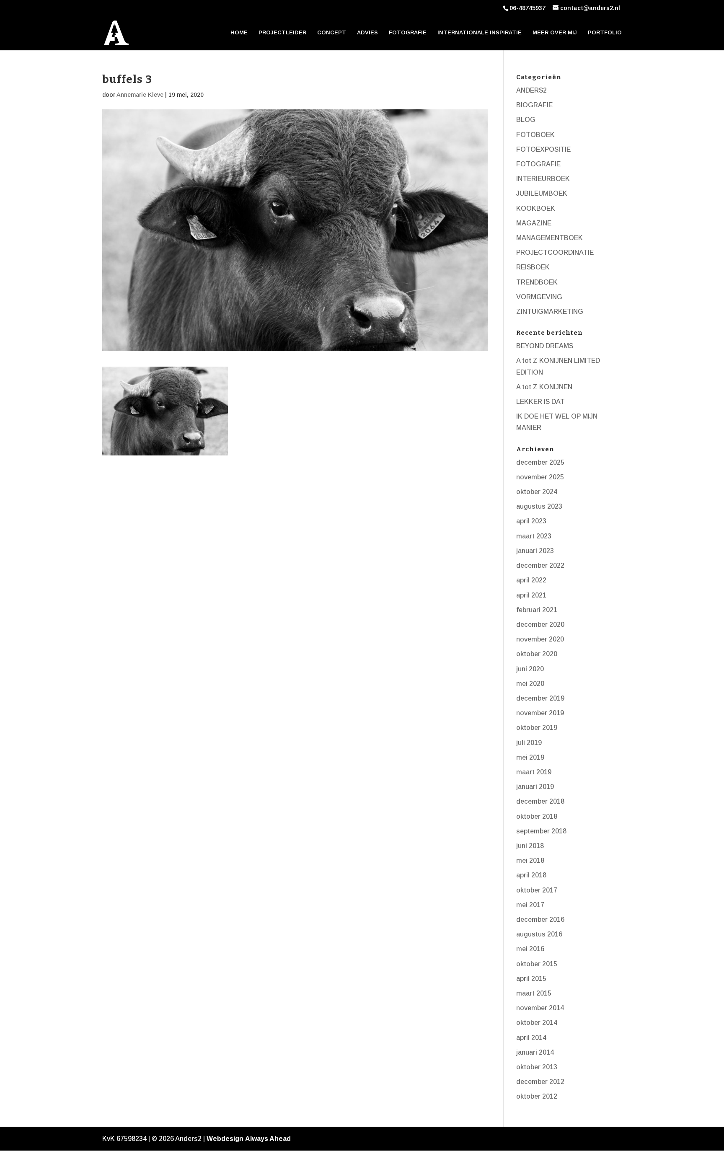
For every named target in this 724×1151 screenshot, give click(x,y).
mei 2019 (530, 757)
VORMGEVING (539, 296)
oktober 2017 (536, 890)
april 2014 (531, 1037)
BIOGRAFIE (534, 105)
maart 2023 (533, 536)
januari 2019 (535, 786)
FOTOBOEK (535, 134)
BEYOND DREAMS (544, 345)
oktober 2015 (536, 963)
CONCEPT (331, 33)
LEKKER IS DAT (540, 401)
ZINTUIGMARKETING (549, 311)
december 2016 (540, 919)
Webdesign (225, 1138)
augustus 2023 (539, 506)
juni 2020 (530, 668)
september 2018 (541, 831)
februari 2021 (536, 609)
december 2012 (540, 1081)
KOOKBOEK (535, 208)
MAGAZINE (533, 223)
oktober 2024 (536, 491)
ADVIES (367, 33)
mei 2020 (530, 683)
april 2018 (531, 875)
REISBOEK (533, 267)
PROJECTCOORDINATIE (555, 252)
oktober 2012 (536, 1096)
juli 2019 (529, 742)
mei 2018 (530, 860)
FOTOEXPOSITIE (543, 149)
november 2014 (540, 1007)
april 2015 (531, 978)
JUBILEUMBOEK (541, 193)
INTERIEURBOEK (543, 178)
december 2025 (540, 462)
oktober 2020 (536, 653)
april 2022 (531, 580)
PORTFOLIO (605, 33)
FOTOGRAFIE (408, 33)
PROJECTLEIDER (282, 33)
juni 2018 (530, 845)
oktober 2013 (536, 1067)
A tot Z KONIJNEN (544, 387)
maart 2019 (533, 772)
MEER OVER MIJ (555, 33)
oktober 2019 (536, 727)
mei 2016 (530, 948)
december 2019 (540, 698)
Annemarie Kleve (139, 94)
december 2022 (540, 565)
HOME (239, 33)
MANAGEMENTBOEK (549, 237)
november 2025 (540, 477)
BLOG (525, 119)
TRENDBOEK (537, 282)
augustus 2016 (539, 934)
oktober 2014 (536, 1022)
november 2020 (540, 639)
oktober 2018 (536, 816)
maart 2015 (533, 993)
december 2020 (540, 624)
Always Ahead (268, 1138)
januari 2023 (535, 550)
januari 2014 (535, 1052)
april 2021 (531, 595)
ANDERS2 (531, 90)
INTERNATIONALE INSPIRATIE (479, 33)
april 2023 (531, 521)
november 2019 (540, 712)
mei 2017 (530, 904)
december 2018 (540, 801)
